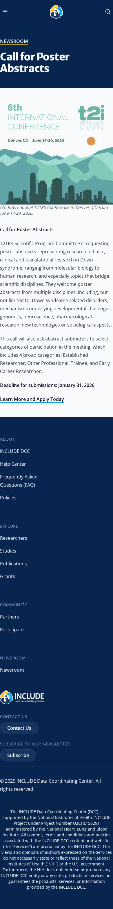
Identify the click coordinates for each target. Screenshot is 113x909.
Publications (13, 563)
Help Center (13, 464)
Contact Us (19, 728)
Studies (8, 551)
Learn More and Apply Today (32, 399)
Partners (9, 617)
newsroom (14, 41)
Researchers (13, 538)
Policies (8, 497)
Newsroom (12, 670)
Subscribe (18, 755)
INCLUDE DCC (15, 451)
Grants (7, 576)
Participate (12, 629)
